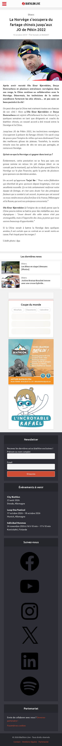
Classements (31, 309)
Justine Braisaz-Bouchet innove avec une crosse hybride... (35, 282)
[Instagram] (29, 621)
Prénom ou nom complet (19, 451)
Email (9, 462)
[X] (29, 646)
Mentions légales (29, 741)
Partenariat (43, 741)
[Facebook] (29, 571)
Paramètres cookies (16, 725)
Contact (17, 741)
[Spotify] (29, 696)
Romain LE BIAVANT (41, 35)
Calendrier (44, 309)
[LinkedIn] (29, 671)
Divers (31, 14)
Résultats (18, 309)
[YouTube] (29, 596)
